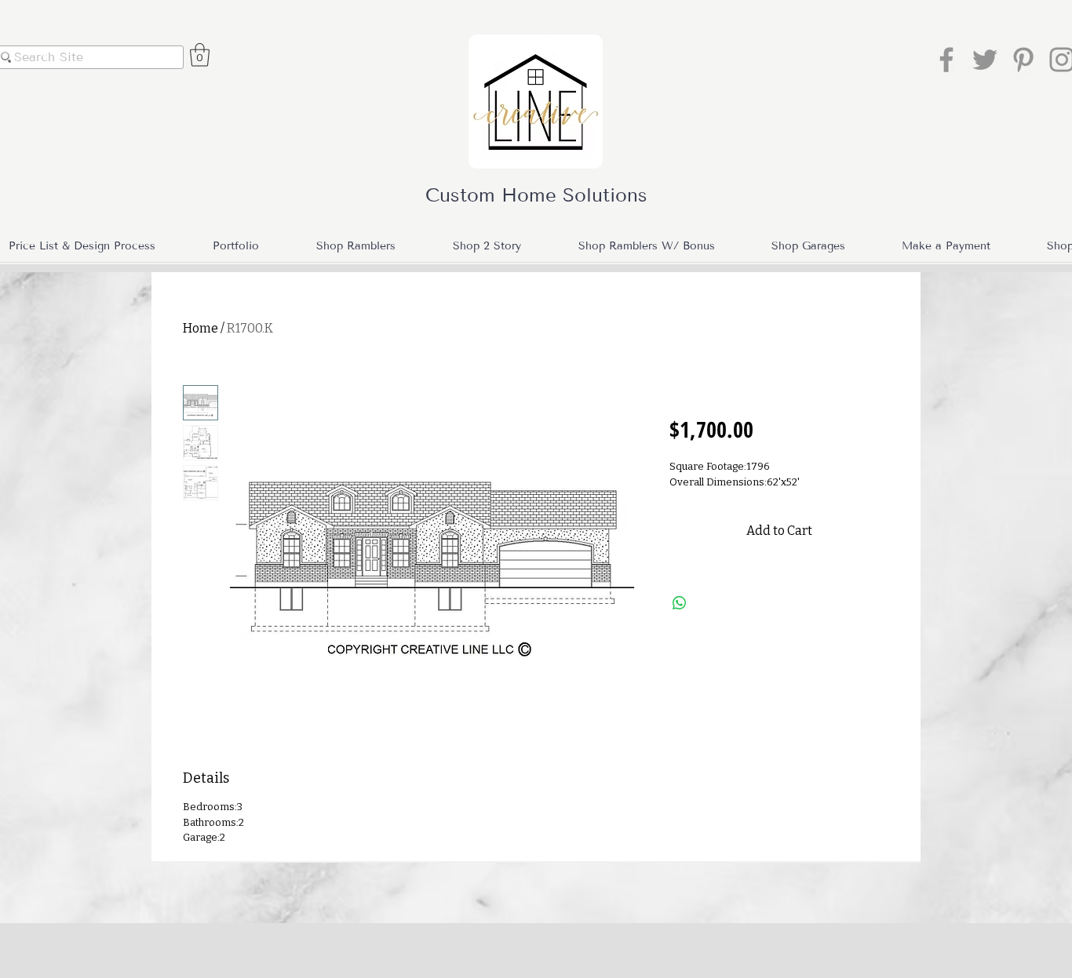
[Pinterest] (1023, 59)
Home (200, 328)
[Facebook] (946, 59)
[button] (200, 55)
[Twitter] (984, 59)
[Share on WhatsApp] (679, 603)
